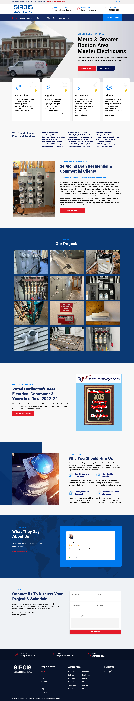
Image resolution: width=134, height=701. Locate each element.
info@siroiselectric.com (65, 656)
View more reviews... (20, 551)
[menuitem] (16, 18)
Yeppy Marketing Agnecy (54, 698)
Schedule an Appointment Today (55, 2)
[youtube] (120, 1)
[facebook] (116, 1)
